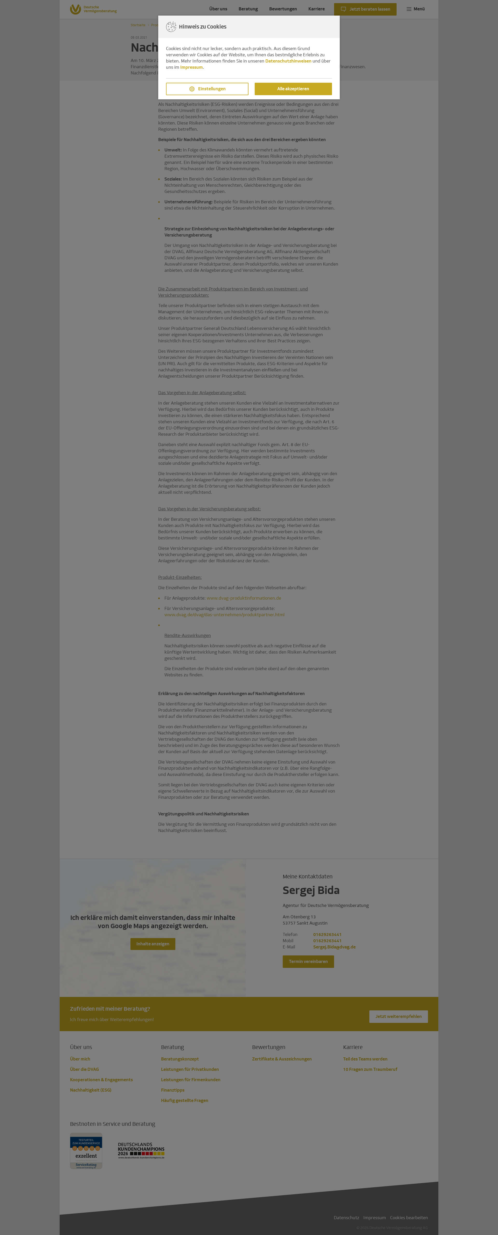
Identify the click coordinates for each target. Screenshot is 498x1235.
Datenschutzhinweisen (288, 61)
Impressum (191, 67)
